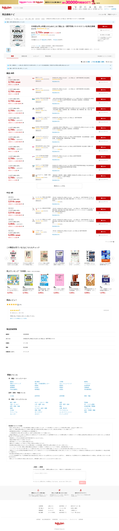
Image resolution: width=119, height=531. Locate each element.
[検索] (69, 8)
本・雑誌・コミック (19, 18)
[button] (80, 8)
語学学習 (37, 18)
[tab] (12, 56)
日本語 (43, 18)
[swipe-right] (112, 258)
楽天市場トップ (8, 18)
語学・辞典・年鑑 (29, 18)
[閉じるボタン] (113, 22)
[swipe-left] (6, 258)
